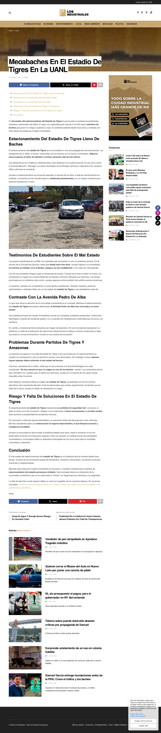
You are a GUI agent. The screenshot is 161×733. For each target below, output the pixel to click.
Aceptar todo (143, 726)
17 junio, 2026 (51, 656)
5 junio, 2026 (51, 683)
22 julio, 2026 (51, 547)
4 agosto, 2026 (132, 164)
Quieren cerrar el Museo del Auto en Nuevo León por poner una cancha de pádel (72, 568)
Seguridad (132, 24)
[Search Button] (10, 12)
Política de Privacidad (137, 716)
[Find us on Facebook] (137, 12)
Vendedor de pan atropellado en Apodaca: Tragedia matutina (71, 541)
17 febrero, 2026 (133, 240)
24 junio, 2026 (51, 629)
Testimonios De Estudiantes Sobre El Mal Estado (35, 97)
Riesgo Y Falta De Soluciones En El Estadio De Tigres (37, 110)
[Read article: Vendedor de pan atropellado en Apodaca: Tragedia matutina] (25, 549)
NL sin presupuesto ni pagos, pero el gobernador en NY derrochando (68, 595)
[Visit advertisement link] (130, 107)
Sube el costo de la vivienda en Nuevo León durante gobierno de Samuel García (138, 204)
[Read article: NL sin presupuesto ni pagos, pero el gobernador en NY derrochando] (25, 603)
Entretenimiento (64, 24)
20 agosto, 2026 (133, 196)
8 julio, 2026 (51, 601)
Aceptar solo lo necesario (143, 721)
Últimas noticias (32, 24)
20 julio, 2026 (51, 574)
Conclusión (18, 114)
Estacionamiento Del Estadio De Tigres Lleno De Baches (38, 93)
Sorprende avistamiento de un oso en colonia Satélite (73, 650)
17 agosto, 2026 (133, 211)
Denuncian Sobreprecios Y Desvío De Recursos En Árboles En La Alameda (137, 234)
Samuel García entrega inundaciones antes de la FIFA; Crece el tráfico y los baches (73, 677)
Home (11, 30)
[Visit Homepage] (74, 12)
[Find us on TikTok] (151, 12)
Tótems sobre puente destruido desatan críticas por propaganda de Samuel (70, 623)
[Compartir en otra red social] (100, 85)
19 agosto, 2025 (15, 77)
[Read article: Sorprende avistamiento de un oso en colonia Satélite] (25, 658)
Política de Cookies (136, 714)
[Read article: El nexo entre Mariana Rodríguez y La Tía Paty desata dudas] (116, 174)
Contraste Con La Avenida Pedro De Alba (31, 101)
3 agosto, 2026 (132, 179)
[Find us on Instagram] (142, 12)
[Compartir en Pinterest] (94, 85)
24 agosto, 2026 (133, 225)
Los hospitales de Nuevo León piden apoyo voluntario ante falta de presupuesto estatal (138, 188)
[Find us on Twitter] (146, 12)
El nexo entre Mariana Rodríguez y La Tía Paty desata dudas (136, 173)
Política (119, 24)
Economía (48, 24)
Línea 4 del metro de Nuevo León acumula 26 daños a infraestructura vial (138, 158)
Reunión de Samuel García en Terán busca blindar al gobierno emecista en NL (139, 219)
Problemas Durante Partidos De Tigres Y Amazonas (36, 106)
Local (79, 24)
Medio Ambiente (92, 24)
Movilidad (108, 24)
